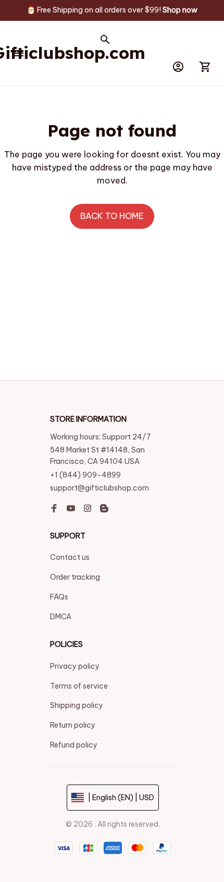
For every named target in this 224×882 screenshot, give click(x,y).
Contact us (70, 557)
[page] (180, 10)
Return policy (72, 725)
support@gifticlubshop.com (99, 491)
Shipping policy (76, 705)
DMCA (60, 616)
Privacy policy (74, 666)
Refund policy (73, 745)
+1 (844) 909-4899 (85, 477)
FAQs (59, 597)
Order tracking (75, 577)
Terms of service (79, 686)
